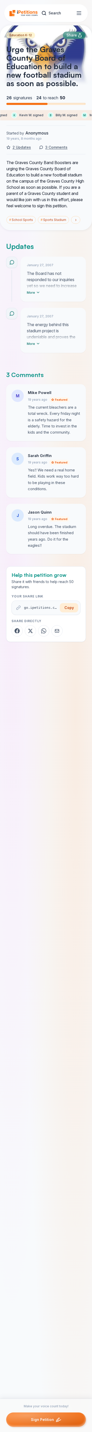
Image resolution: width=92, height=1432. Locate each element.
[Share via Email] (57, 631)
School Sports (21, 220)
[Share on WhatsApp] (43, 631)
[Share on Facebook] (17, 631)
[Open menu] (79, 13)
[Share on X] (30, 631)
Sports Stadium (53, 220)
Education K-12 (20, 35)
